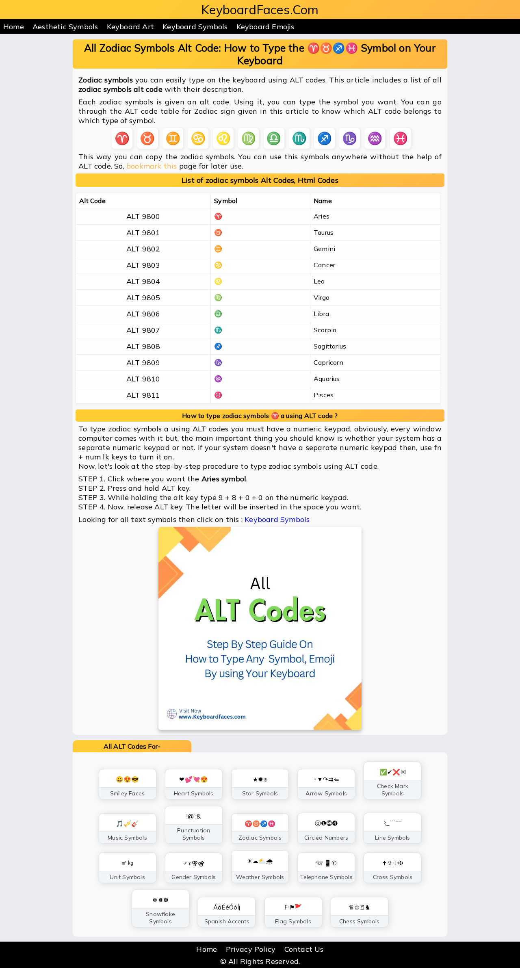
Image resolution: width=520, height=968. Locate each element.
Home (13, 26)
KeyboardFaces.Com (259, 9)
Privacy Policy (251, 949)
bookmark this (151, 166)
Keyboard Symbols (195, 26)
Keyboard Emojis (265, 26)
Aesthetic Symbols (65, 26)
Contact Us (304, 949)
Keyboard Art (130, 26)
